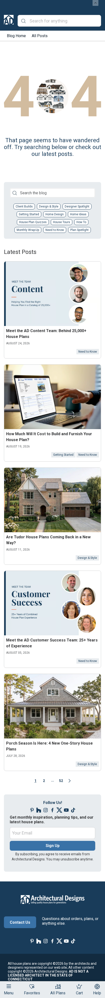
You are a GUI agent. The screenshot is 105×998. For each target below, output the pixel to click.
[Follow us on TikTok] (73, 810)
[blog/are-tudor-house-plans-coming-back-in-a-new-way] (52, 500)
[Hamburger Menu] (9, 986)
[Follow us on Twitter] (59, 810)
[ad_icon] (9, 21)
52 (61, 781)
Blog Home (16, 35)
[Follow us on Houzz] (39, 810)
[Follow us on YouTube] (66, 810)
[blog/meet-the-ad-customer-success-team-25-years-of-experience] (52, 603)
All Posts (40, 35)
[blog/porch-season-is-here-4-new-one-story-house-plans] (52, 706)
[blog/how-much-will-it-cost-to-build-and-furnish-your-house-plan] (52, 397)
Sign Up (53, 845)
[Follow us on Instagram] (46, 810)
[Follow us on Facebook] (52, 810)
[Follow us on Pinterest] (32, 810)
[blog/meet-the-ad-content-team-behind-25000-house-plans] (52, 293)
